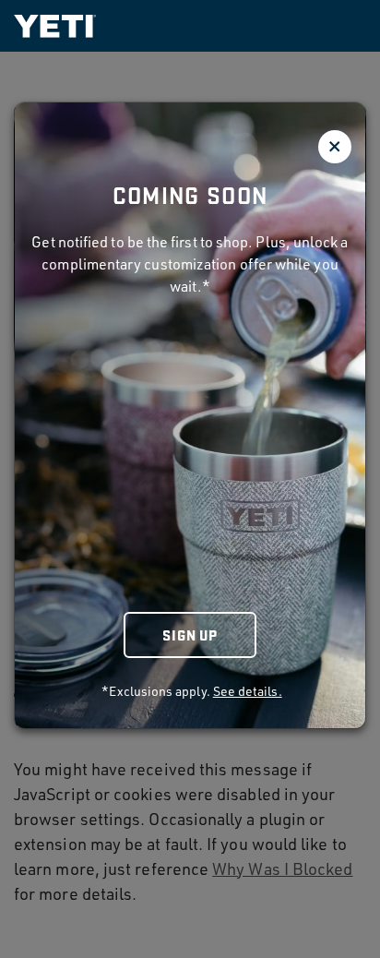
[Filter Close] (334, 146)
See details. (247, 691)
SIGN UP (190, 634)
